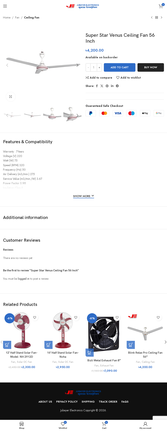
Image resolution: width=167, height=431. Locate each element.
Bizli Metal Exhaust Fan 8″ (104, 360)
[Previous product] (151, 17)
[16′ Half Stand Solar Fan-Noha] (62, 330)
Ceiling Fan (31, 17)
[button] (7, 65)
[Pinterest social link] (107, 86)
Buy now (150, 67)
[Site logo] (83, 6)
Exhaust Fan (107, 365)
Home (6, 17)
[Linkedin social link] (112, 86)
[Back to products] (156, 17)
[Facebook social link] (96, 86)
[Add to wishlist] (34, 317)
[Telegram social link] (117, 86)
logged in (23, 279)
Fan (17, 17)
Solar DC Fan (24, 362)
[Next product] (161, 17)
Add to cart (120, 67)
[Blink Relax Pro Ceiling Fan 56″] (145, 330)
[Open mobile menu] (5, 6)
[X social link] (101, 86)
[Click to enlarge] (10, 96)
